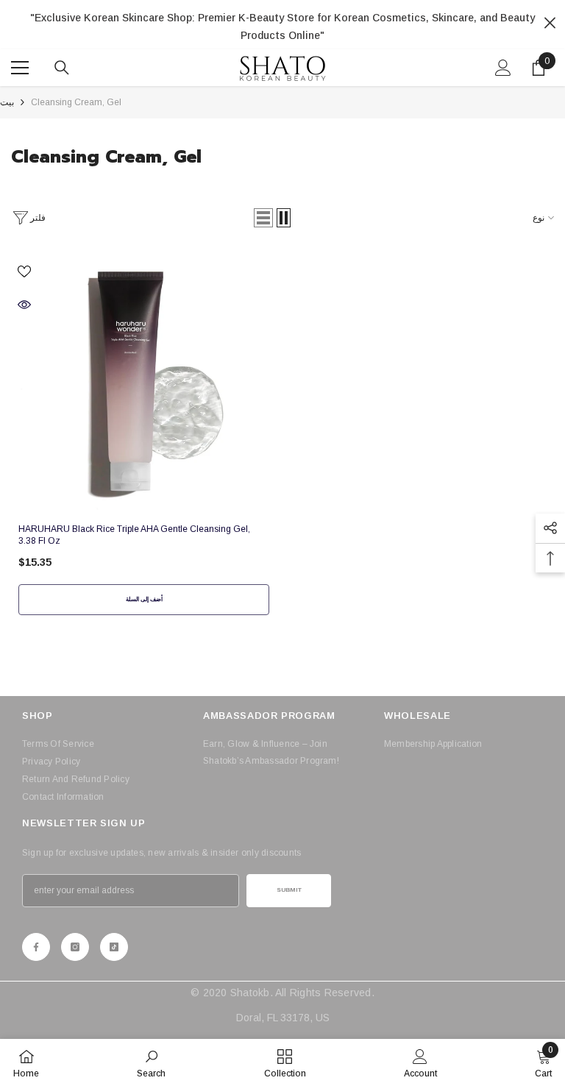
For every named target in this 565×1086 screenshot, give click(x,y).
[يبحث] (62, 68)
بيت (7, 102)
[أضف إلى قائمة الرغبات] (24, 271)
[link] (151, 1062)
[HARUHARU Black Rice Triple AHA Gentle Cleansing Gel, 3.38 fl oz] (144, 383)
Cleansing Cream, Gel (76, 102)
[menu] (20, 68)
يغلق (550, 23)
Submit (289, 890)
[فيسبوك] (36, 947)
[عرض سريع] (24, 304)
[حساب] (503, 68)
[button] (263, 217)
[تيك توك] (114, 947)
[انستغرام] (75, 947)
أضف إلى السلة (144, 599)
